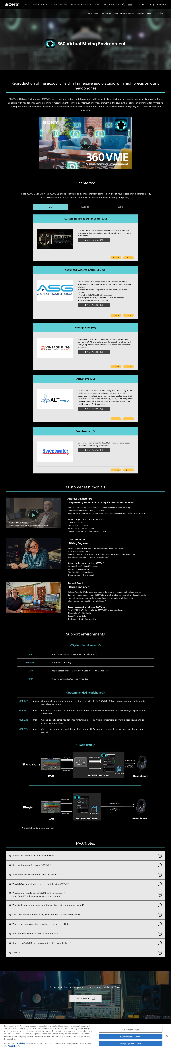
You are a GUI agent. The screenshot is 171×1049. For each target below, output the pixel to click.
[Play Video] (85, 143)
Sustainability (111, 4)
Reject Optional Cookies (130, 1036)
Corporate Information (36, 4)
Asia (120, 206)
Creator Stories (59, 4)
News (98, 4)
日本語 (160, 13)
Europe (85, 206)
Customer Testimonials (124, 13)
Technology (93, 13)
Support (140, 13)
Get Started (106, 13)
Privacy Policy (13, 1046)
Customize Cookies (131, 1030)
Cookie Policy (20, 1043)
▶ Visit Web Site (92, 240)
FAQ (149, 13)
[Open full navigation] (130, 4)
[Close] (167, 1036)
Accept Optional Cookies (131, 1043)
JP (139, 4)
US (50, 206)
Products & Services (81, 4)
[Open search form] (123, 4)
